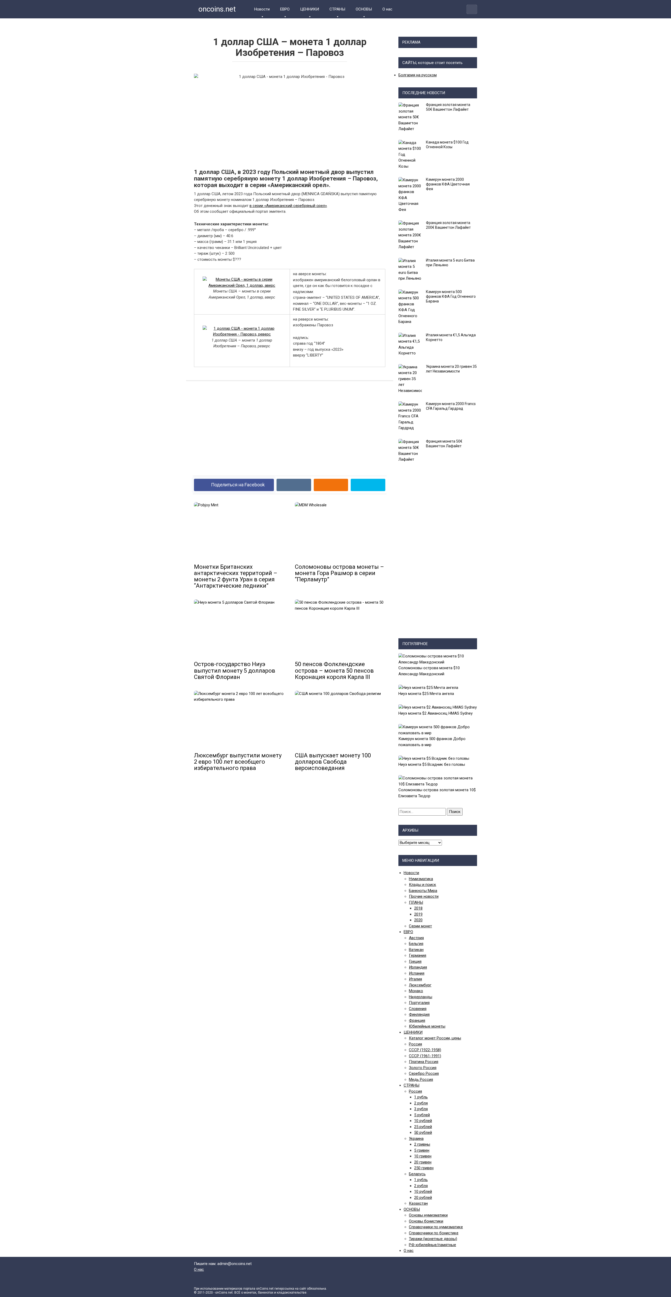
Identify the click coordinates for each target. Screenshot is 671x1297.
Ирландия (418, 967)
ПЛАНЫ (416, 902)
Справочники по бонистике (433, 1233)
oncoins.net (216, 9)
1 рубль (421, 1097)
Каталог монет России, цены (435, 1038)
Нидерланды (420, 997)
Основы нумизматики (428, 1215)
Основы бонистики (426, 1221)
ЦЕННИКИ (309, 9)
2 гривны (422, 1144)
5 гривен (421, 1150)
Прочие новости (424, 896)
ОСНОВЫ (364, 9)
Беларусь (417, 1174)
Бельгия (416, 943)
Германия (417, 955)
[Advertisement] (289, 424)
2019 (418, 914)
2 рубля (421, 1103)
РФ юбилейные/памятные (432, 1244)
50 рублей (423, 1132)
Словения (417, 1008)
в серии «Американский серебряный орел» (288, 205)
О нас (387, 9)
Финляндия (419, 1014)
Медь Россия (421, 1079)
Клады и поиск (422, 884)
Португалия (419, 1002)
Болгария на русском (417, 75)
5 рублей (422, 1115)
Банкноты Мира (423, 890)
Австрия (416, 937)
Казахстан (418, 1203)
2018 (418, 908)
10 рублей (423, 1120)
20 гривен (422, 1162)
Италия (415, 979)
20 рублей (423, 1197)
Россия (415, 1044)
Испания (416, 973)
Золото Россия (422, 1067)
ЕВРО (285, 9)
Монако (416, 990)
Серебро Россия (424, 1073)
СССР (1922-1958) (425, 1050)
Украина (416, 1138)
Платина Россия (423, 1061)
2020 (418, 920)
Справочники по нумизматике (436, 1227)
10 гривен (422, 1156)
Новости (262, 9)
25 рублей (423, 1126)
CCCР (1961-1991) (425, 1056)
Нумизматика (421, 878)
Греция (415, 961)
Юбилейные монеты (427, 1026)
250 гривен (424, 1168)
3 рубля (421, 1109)
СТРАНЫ (337, 9)
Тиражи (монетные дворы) (433, 1238)
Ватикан (416, 949)
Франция (417, 1020)
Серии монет (420, 926)
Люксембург (420, 985)
